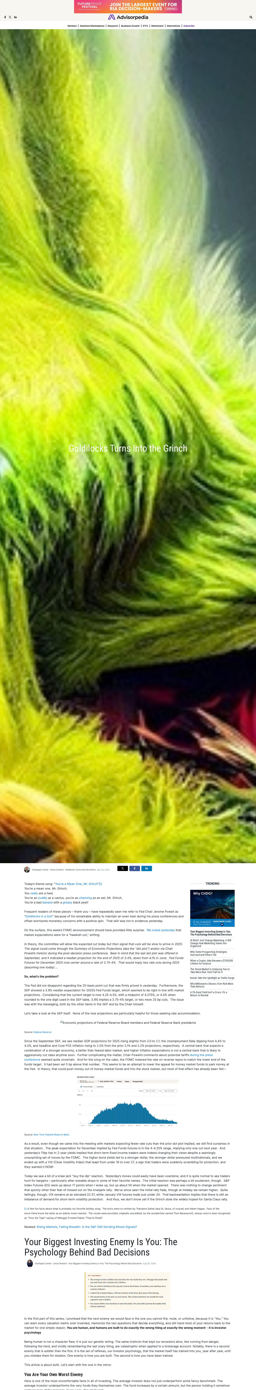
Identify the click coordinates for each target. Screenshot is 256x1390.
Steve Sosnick (57, 869)
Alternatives (173, 25)
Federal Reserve (42, 1032)
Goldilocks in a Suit (38, 916)
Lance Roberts (60, 1263)
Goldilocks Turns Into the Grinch (80, 869)
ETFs (145, 25)
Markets (72, 25)
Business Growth (130, 25)
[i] (100, 884)
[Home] (128, 17)
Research (113, 25)
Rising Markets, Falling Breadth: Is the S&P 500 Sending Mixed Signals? (87, 1227)
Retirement (157, 25)
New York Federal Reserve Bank (51, 1134)
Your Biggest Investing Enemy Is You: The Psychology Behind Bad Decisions (105, 1263)
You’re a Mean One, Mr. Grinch (76, 884)
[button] (122, 868)
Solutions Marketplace (92, 25)
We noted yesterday (161, 930)
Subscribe (189, 25)
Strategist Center (40, 869)
